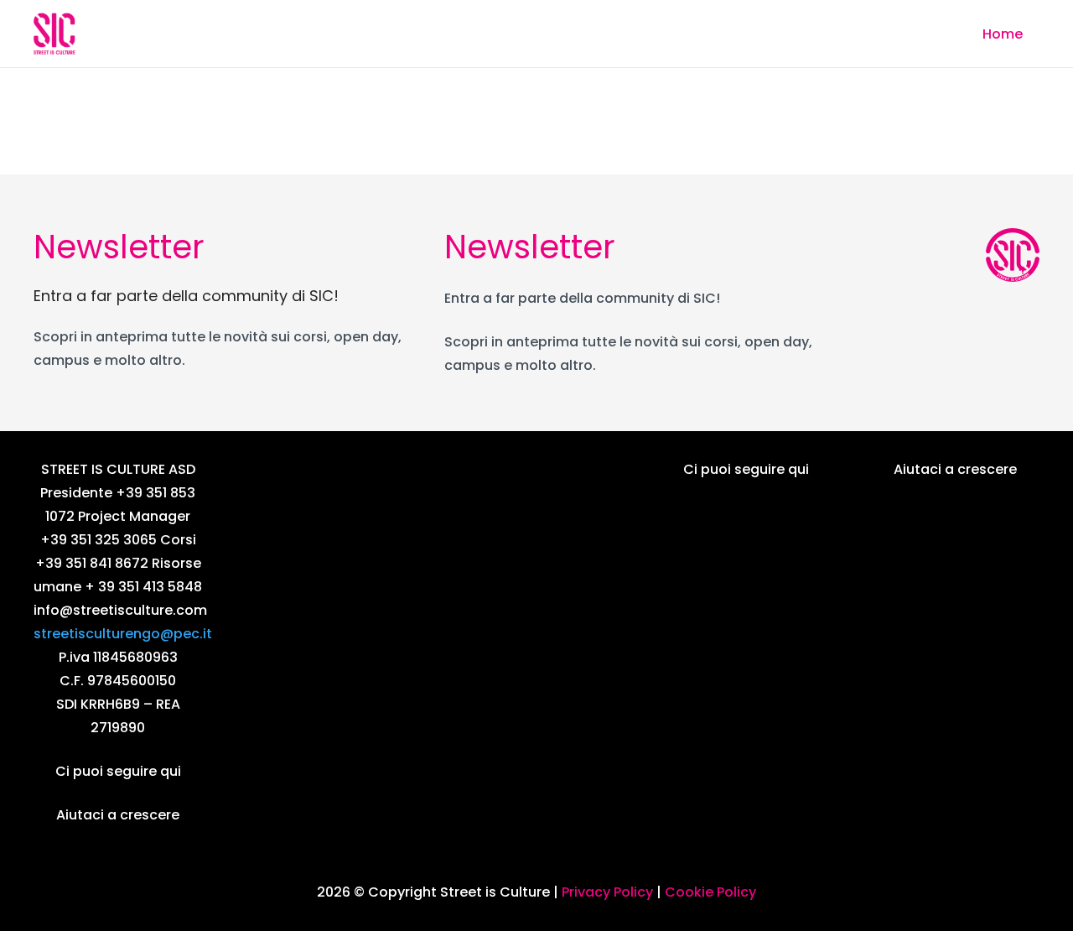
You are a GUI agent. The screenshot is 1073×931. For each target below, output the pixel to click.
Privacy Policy (607, 892)
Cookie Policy (710, 892)
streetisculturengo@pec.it (123, 633)
